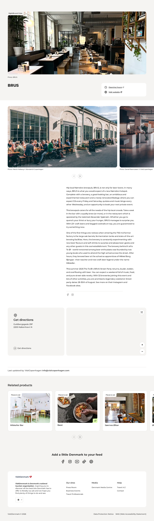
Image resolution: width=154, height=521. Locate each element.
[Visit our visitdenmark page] (77, 461)
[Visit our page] (70, 461)
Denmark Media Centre (102, 487)
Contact (120, 491)
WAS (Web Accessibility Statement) (131, 514)
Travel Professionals (74, 494)
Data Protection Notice (104, 514)
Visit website (114, 92)
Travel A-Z (121, 487)
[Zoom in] (142, 345)
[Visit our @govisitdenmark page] (84, 461)
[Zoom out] (142, 351)
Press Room (71, 487)
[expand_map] (141, 312)
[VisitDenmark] (23, 477)
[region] (106, 332)
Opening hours (115, 87)
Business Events (73, 491)
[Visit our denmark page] (63, 461)
